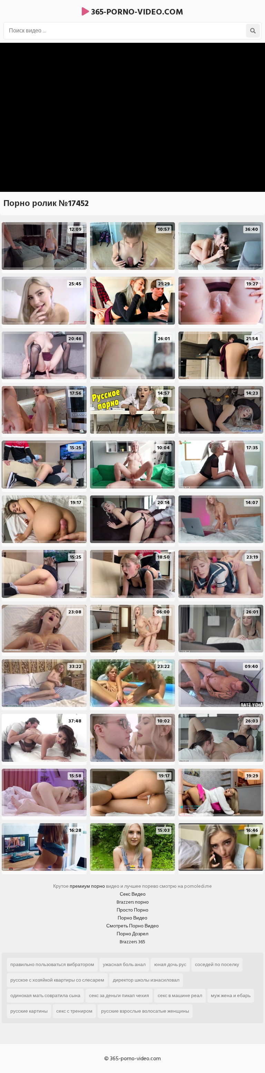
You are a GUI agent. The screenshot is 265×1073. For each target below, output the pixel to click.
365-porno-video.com (136, 12)
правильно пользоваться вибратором (52, 964)
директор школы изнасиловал (146, 980)
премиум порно (87, 886)
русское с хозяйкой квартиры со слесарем (57, 980)
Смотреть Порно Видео (132, 926)
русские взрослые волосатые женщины (145, 1011)
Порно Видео (132, 918)
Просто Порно (132, 910)
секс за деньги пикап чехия (119, 996)
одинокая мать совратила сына (45, 996)
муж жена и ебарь (231, 996)
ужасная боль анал (124, 964)
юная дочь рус (170, 964)
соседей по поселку (217, 964)
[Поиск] (253, 31)
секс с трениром (74, 1011)
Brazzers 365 (132, 942)
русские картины (29, 1011)
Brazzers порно (133, 902)
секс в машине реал (180, 996)
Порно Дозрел (132, 934)
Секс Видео (133, 894)
